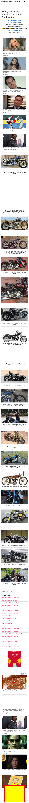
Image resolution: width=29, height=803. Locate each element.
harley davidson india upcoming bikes (14, 24)
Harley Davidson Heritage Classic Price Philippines (12, 633)
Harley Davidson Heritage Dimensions (10, 621)
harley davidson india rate (8, 28)
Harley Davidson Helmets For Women (10, 600)
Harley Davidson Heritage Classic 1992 (10, 618)
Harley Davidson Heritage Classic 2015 (10, 610)
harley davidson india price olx (14, 22)
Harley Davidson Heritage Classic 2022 (10, 631)
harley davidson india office (14, 20)
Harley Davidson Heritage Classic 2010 (10, 636)
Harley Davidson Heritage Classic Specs (10, 646)
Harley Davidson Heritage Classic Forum (10, 628)
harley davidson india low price (14, 26)
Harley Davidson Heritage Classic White (10, 602)
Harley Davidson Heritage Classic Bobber (10, 613)
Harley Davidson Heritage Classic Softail (10, 597)
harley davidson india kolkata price (14, 30)
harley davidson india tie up (14, 32)
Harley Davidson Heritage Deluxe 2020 (10, 626)
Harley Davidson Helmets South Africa (10, 605)
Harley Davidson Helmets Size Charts (10, 608)
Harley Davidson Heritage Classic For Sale (11, 641)
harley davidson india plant (20, 28)
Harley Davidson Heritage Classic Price (10, 639)
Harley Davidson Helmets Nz (8, 623)
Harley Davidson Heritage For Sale (9, 644)
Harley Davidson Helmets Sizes (8, 615)
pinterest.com (9, 591)
